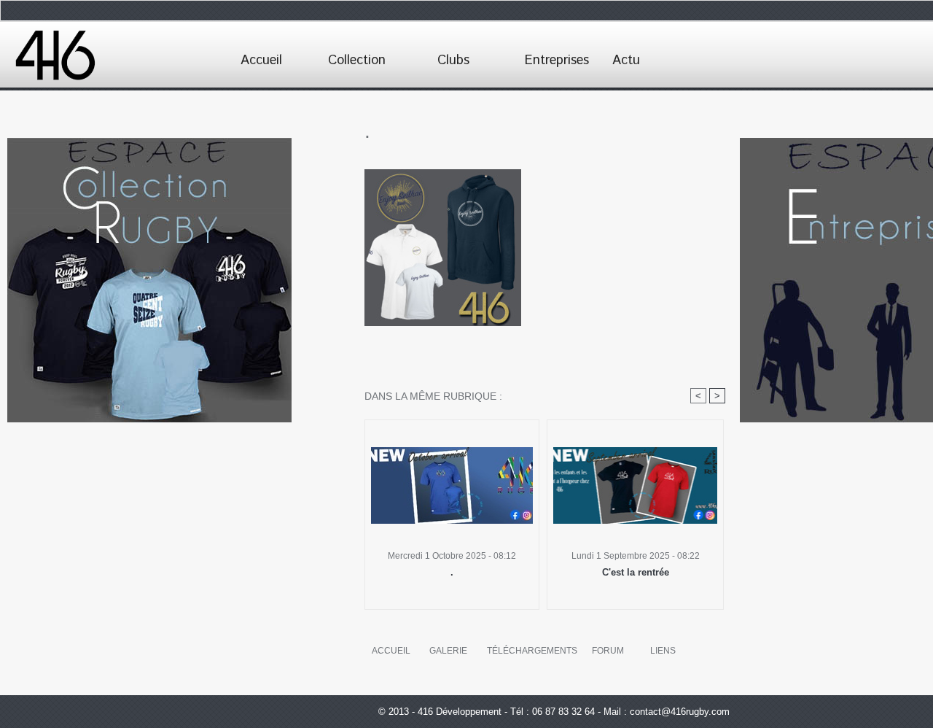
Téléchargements (532, 651)
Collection (357, 60)
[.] (442, 173)
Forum (608, 651)
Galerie (448, 651)
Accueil (261, 60)
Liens (663, 651)
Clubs (453, 60)
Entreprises (557, 60)
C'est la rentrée (635, 572)
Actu (626, 60)
